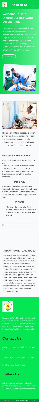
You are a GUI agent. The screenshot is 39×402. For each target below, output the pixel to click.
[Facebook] (13, 5)
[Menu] (35, 5)
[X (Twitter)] (17, 5)
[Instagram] (21, 5)
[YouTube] (25, 5)
